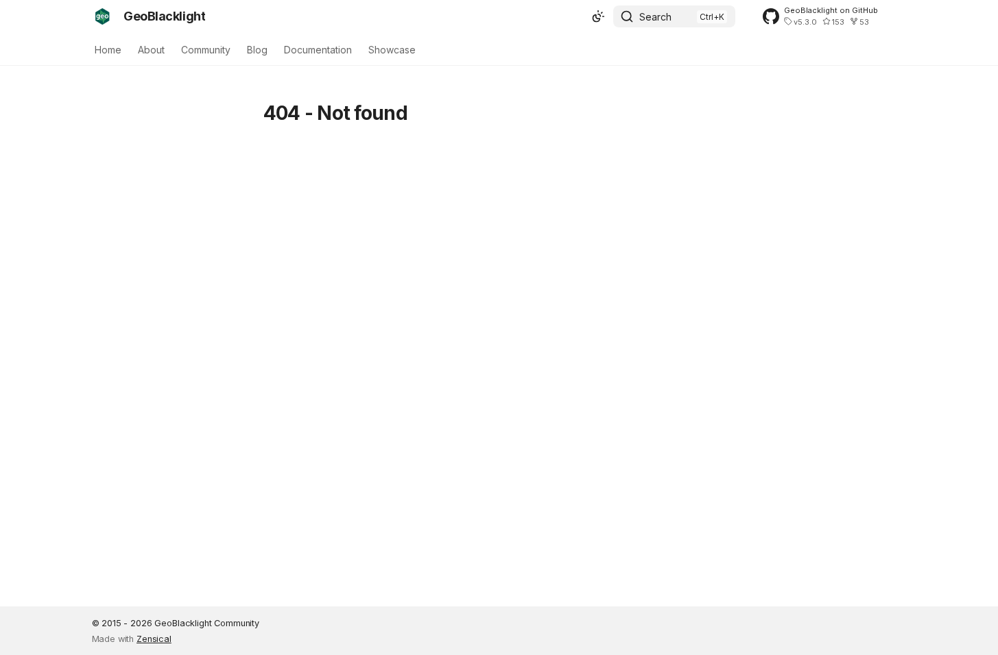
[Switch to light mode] (598, 16)
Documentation (318, 49)
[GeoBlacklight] (102, 16)
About (151, 49)
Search (655, 17)
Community (205, 49)
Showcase (392, 49)
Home (108, 49)
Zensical (153, 639)
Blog (257, 49)
